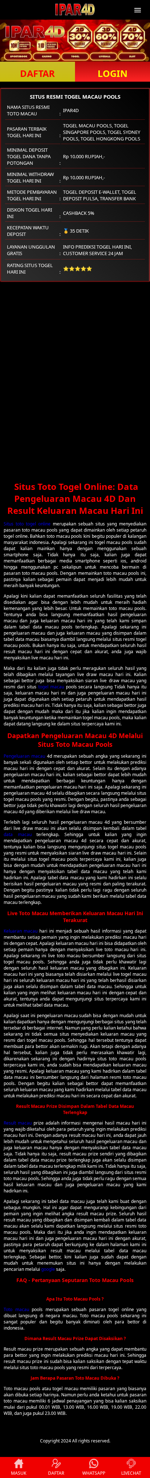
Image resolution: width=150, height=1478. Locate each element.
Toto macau (16, 1309)
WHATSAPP (93, 1473)
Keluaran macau (21, 931)
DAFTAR (37, 73)
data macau (18, 834)
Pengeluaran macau (24, 756)
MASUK (18, 1473)
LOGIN (112, 73)
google (48, 1269)
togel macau (51, 687)
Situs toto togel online (27, 524)
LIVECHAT (131, 1473)
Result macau (18, 1123)
